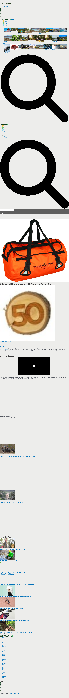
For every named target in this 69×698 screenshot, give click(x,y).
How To (26, 33)
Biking (13, 41)
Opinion (40, 33)
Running (45, 40)
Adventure (6, 52)
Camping (22, 42)
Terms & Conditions (9, 695)
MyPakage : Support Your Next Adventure (13, 573)
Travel (54, 32)
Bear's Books (6, 6)
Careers (4, 678)
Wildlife (61, 50)
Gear (19, 48)
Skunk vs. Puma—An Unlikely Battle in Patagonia (12, 502)
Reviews (47, 32)
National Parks (39, 50)
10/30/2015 (2, 346)
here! (3, 395)
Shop (3, 132)
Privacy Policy (2, 695)
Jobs (3, 1)
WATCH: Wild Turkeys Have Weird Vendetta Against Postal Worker (17, 456)
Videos (61, 32)
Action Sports (6, 41)
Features (19, 33)
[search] (7, 210)
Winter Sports (62, 42)
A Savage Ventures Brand (14, 693)
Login (5, 4)
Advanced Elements (4, 349)
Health (22, 50)
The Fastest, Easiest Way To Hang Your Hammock (16, 632)
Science (45, 49)
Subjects (4, 43)
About (3, 0)
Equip (5, 21)
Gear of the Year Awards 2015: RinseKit (12, 549)
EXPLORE (4, 638)
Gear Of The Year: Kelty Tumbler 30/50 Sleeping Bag (17, 584)
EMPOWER (4, 640)
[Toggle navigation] (12, 19)
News (33, 32)
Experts (12, 31)
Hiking (37, 42)
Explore (6, 23)
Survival (53, 49)
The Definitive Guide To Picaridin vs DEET (13, 608)
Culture (5, 32)
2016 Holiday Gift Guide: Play (9, 561)
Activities (5, 34)
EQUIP (3, 637)
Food (11, 50)
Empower (6, 25)
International (31, 50)
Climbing (29, 40)
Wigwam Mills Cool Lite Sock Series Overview (14, 620)
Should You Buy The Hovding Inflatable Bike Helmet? (17, 596)
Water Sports (54, 41)
